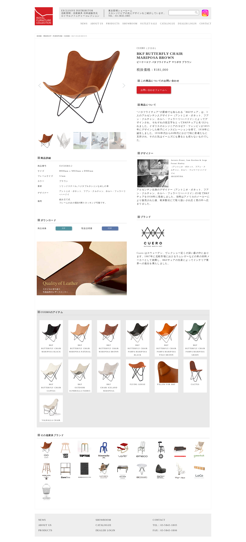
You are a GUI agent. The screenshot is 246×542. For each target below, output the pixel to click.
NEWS (84, 23)
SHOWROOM (129, 23)
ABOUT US (96, 23)
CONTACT (205, 23)
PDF (110, 228)
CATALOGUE (167, 23)
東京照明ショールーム (120, 10)
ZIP (63, 228)
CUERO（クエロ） (147, 48)
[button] (40, 85)
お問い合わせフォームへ (154, 90)
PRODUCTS (112, 23)
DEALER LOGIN (187, 23)
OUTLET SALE (148, 23)
